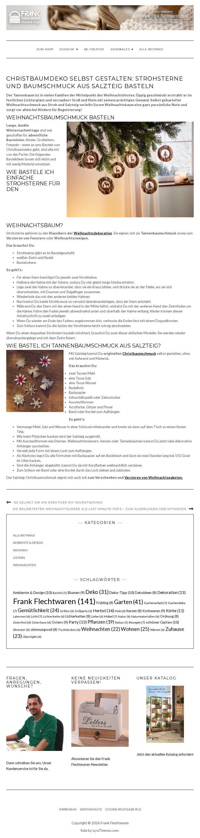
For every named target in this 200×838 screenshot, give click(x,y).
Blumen (76, 593)
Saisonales (120, 49)
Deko (97, 592)
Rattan (121, 622)
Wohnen (20, 550)
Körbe (175, 610)
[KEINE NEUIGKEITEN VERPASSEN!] (100, 718)
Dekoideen (146, 593)
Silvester (21, 629)
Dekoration (171, 592)
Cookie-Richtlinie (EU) (123, 809)
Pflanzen (101, 622)
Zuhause (67, 49)
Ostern (19, 558)
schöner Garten (162, 622)
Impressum (68, 809)
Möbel (110, 616)
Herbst (103, 610)
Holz (120, 611)
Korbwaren (153, 611)
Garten (128, 601)
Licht (36, 616)
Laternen (21, 616)
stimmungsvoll (43, 629)
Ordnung (169, 616)
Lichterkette (54, 616)
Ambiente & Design (28, 543)
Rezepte (137, 622)
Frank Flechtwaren (54, 601)
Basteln (60, 592)
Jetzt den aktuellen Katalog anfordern (164, 754)
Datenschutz (91, 809)
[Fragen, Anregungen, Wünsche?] (35, 722)
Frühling (104, 603)
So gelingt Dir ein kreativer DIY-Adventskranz (58, 502)
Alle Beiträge (151, 49)
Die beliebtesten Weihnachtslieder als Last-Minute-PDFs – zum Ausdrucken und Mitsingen (99, 509)
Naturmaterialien (145, 616)
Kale (84, 830)
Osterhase (41, 622)
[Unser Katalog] (165, 714)
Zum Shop (44, 49)
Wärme (157, 629)
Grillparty (83, 611)
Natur (124, 616)
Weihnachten (24, 565)
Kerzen (134, 611)
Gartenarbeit (155, 603)
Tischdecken (69, 629)
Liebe (97, 616)
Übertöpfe (32, 636)
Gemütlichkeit (38, 610)
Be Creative (94, 49)
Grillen (67, 611)
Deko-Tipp (121, 592)
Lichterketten (77, 616)
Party (78, 622)
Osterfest (22, 622)
